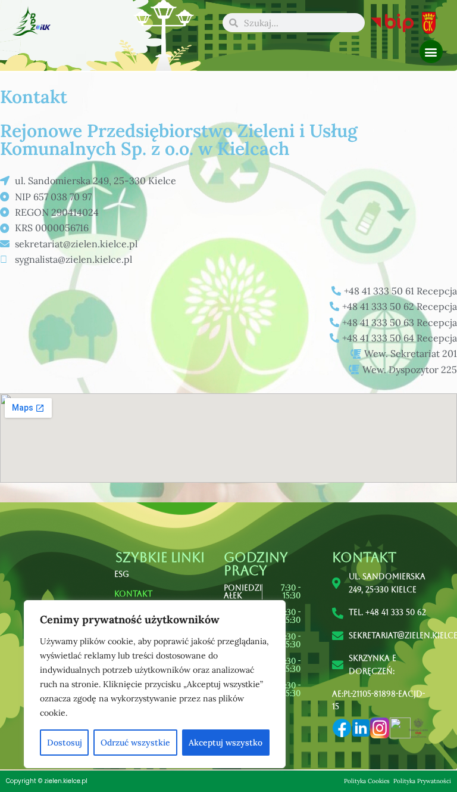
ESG (121, 574)
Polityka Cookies (368, 781)
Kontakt (133, 593)
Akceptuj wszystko (225, 742)
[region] (155, 684)
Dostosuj (64, 742)
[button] (431, 51)
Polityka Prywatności (422, 781)
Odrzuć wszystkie (135, 742)
